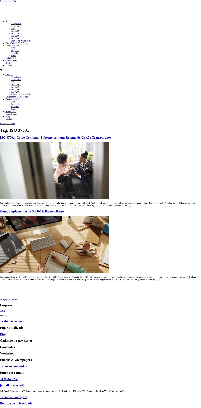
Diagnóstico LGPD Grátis (16, 43)
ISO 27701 (16, 33)
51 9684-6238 (9, 379)
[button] (100, 70)
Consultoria (16, 26)
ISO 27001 (16, 31)
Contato (8, 65)
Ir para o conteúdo (8, 1)
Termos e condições (13, 397)
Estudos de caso (12, 46)
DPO (13, 28)
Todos (13, 55)
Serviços (9, 21)
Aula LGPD (10, 58)
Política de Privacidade (21, 41)
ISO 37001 (16, 36)
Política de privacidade (16, 403)
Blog (7, 63)
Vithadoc (15, 53)
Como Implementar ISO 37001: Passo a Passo (32, 211)
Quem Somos (11, 60)
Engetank (15, 50)
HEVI (13, 48)
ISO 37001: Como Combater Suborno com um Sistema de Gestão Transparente (55, 137)
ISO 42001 (16, 38)
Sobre (2, 311)
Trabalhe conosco (12, 321)
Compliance (16, 23)
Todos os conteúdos (13, 366)
